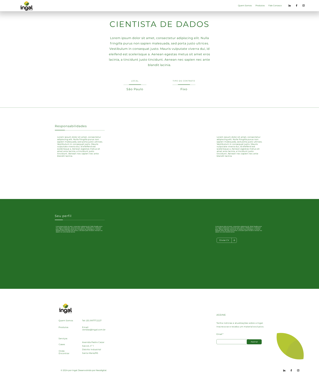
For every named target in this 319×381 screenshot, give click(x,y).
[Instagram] (303, 5)
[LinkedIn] (289, 5)
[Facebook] (296, 5)
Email (219, 334)
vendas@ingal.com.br (94, 329)
